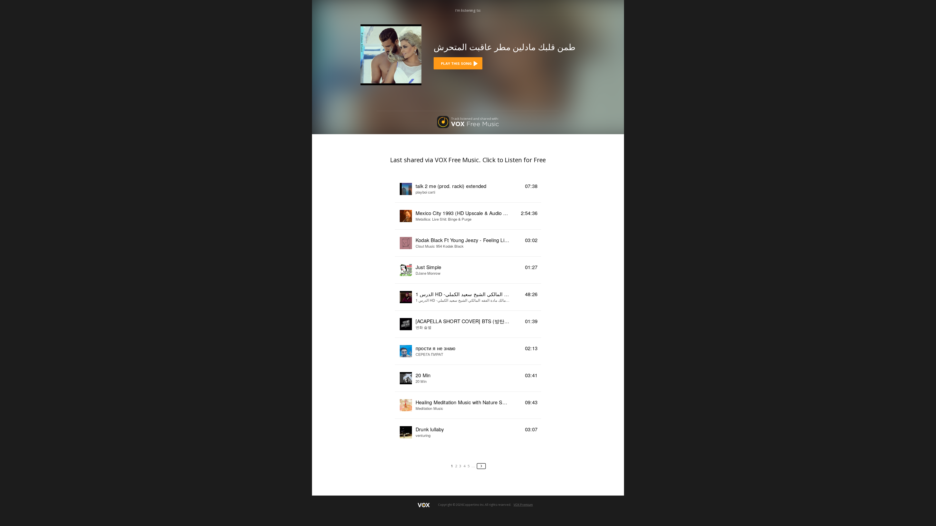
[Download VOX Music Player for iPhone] (391, 54)
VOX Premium (523, 505)
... (473, 465)
